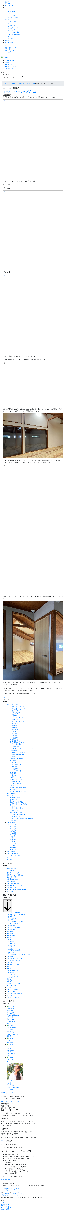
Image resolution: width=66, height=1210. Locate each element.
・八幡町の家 (14, 719)
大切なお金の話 (13, 15)
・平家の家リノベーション (18, 715)
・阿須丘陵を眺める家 (17, 744)
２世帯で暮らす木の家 (17, 808)
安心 (9, 13)
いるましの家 (14, 785)
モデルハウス (9, 1)
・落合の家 (13, 734)
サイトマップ (19, 1195)
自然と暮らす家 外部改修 (18, 787)
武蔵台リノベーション (17, 777)
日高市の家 (13, 800)
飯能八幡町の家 (15, 798)
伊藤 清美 (13, 839)
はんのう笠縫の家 (15, 783)
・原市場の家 (14, 723)
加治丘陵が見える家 (16, 812)
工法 (9, 9)
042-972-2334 (15, 1102)
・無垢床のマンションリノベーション (22, 748)
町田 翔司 (13, 829)
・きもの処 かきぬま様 (17, 752)
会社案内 (7, 40)
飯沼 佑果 (13, 827)
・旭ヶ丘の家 (14, 729)
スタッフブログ (13, 28)
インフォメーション (11, 19)
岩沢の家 (13, 756)
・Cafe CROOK (15, 746)
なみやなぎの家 (15, 781)
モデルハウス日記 (13, 32)
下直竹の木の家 (15, 816)
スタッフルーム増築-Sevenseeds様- (21, 818)
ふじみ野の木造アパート (17, 814)
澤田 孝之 (13, 837)
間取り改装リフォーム (17, 758)
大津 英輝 (13, 831)
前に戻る (6, 697)
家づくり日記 (12, 24)
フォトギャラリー (10, 5)
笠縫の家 (13, 773)
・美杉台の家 (14, 711)
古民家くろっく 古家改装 (18, 804)
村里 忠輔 (13, 833)
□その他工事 (14, 740)
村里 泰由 (13, 849)
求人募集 (11, 38)
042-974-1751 (9, 60)
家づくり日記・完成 (13, 705)
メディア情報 (12, 30)
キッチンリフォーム (16, 779)
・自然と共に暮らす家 (17, 721)
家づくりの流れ (13, 17)
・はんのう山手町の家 (17, 707)
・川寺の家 (13, 731)
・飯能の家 (13, 727)
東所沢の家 (13, 760)
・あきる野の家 (15, 713)
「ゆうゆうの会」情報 (14, 856)
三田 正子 (13, 843)
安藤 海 (12, 841)
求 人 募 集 (4, 1191)
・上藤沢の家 (14, 769)
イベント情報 (12, 22)
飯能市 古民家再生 (16, 802)
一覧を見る (7, 901)
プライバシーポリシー (8, 1195)
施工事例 (7, 3)
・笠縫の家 (13, 725)
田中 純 (12, 845)
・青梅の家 (13, 736)
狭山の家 (13, 789)
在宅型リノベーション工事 (18, 791)
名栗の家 (13, 775)
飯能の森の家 (14, 810)
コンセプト (8, 7)
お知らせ (11, 36)
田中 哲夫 (13, 835)
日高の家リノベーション (17, 742)
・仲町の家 (13, 767)
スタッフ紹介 (9, 42)
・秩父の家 (13, 762)
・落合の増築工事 (15, 765)
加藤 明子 (13, 847)
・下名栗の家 (14, 738)
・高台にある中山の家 (17, 754)
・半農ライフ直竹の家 (17, 717)
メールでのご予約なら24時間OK (11, 1189)
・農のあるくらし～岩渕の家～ (19, 709)
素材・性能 (11, 11)
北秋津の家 (13, 750)
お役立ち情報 (12, 26)
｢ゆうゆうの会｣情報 (14, 34)
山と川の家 (13, 820)
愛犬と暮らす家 (15, 806)
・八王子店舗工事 (15, 771)
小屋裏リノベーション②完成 (19, 91)
